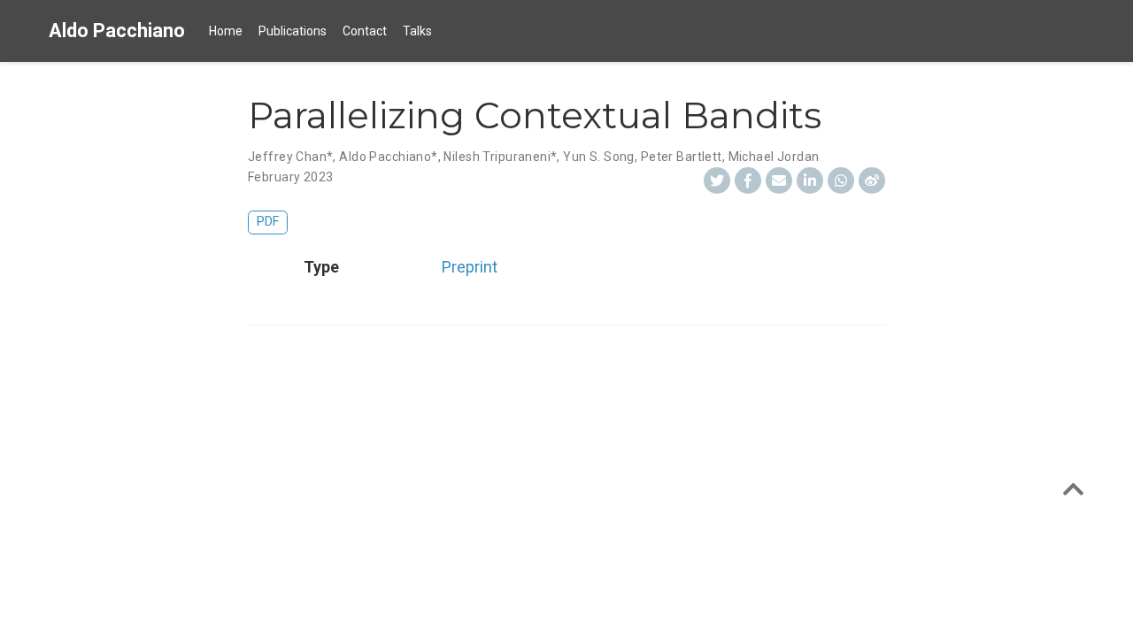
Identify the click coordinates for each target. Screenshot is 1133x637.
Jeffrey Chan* (290, 157)
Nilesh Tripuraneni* (500, 157)
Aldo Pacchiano (117, 30)
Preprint (469, 266)
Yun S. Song (599, 157)
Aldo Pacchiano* (388, 157)
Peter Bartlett (681, 157)
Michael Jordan (774, 157)
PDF (268, 221)
